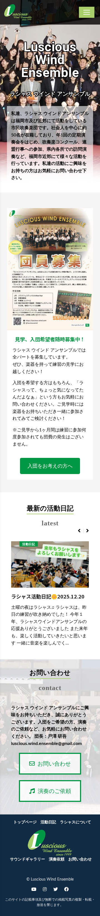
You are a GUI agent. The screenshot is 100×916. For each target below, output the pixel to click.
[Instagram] (44, 889)
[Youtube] (34, 889)
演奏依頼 (56, 859)
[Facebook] (66, 889)
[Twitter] (55, 889)
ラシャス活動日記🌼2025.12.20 (47, 596)
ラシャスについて (75, 822)
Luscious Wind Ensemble (50, 60)
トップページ (25, 822)
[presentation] (79, 531)
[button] (50, 466)
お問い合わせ (80, 859)
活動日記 (28, 544)
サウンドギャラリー (27, 859)
